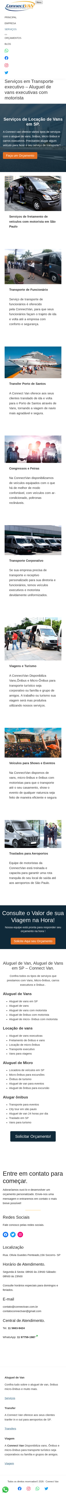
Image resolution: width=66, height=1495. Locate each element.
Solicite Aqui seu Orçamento (33, 941)
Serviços (10, 1398)
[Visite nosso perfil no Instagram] (28, 1488)
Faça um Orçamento (20, 155)
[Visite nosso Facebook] (19, 1488)
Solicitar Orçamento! (33, 1136)
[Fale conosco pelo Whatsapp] (37, 1488)
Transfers (10, 1428)
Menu (39, 2)
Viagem (9, 1463)
